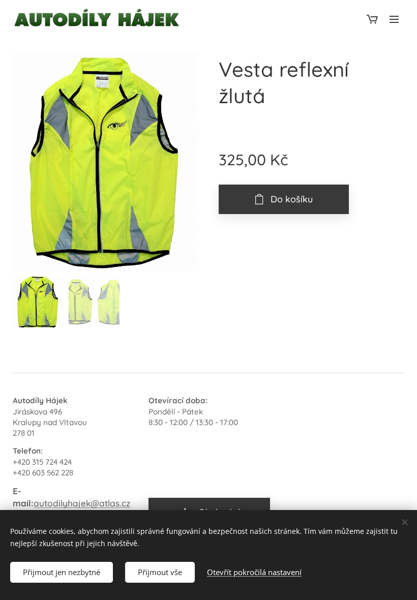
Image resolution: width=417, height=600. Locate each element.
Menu (394, 19)
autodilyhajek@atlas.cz (82, 503)
